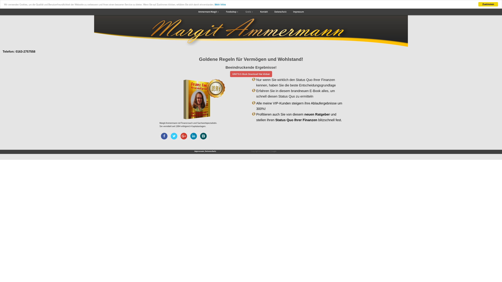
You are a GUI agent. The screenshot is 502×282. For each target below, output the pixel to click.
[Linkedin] (193, 136)
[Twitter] (174, 136)
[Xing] (203, 136)
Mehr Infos (220, 4)
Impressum (199, 151)
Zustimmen (488, 4)
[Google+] (184, 136)
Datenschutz (210, 151)
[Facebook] (164, 136)
